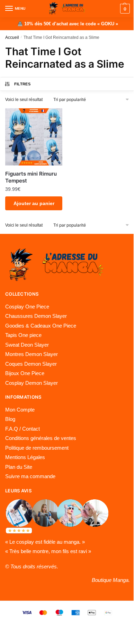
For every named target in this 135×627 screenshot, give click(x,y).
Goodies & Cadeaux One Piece (40, 326)
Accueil (12, 37)
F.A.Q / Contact (22, 429)
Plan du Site (18, 467)
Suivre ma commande (30, 476)
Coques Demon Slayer (31, 364)
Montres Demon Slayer (31, 354)
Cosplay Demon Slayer (31, 383)
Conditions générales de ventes (40, 438)
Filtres (22, 84)
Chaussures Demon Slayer (36, 316)
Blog (10, 419)
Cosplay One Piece (27, 307)
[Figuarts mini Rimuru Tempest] (33, 137)
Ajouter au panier (34, 203)
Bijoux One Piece (24, 373)
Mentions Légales (25, 457)
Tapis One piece (23, 335)
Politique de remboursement (37, 448)
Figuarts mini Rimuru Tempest (31, 177)
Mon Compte (20, 410)
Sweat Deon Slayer (27, 345)
